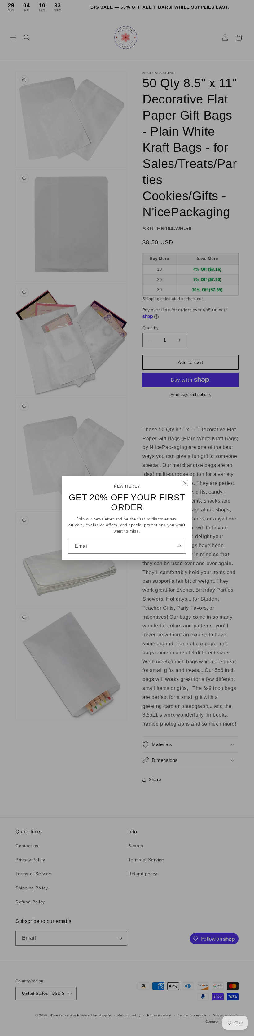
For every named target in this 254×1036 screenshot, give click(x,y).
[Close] (185, 483)
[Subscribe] (179, 546)
